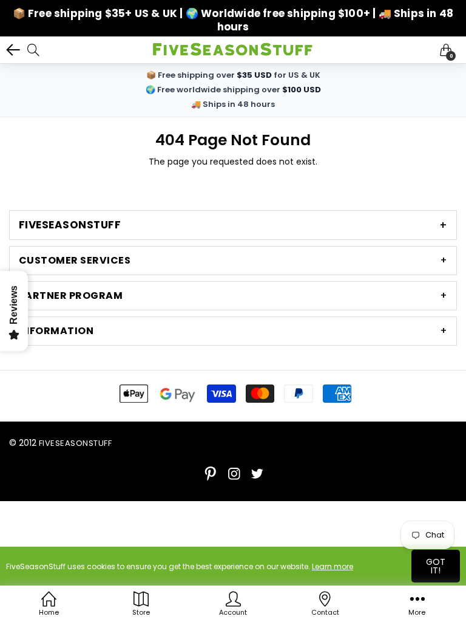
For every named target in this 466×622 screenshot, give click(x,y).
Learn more (332, 566)
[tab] (233, 225)
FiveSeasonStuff (75, 443)
